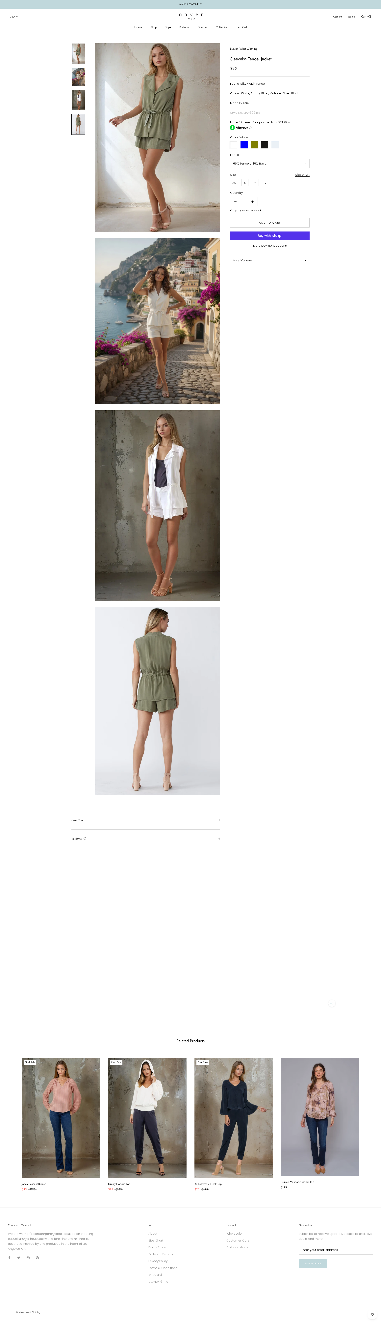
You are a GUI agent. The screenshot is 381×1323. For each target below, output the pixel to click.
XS (234, 182)
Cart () (366, 16)
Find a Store (157, 1247)
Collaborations (237, 1247)
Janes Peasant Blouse (34, 1184)
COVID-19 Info (158, 1281)
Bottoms (184, 27)
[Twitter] (18, 1257)
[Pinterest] (37, 1257)
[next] (368, 1120)
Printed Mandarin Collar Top (297, 1182)
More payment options (270, 245)
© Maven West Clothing (28, 1312)
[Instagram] (28, 1257)
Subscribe (312, 1263)
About (152, 1233)
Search (351, 16)
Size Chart (78, 820)
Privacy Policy (157, 1261)
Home (138, 27)
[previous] (12, 1120)
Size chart (302, 174)
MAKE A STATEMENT (190, 4)
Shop (153, 27)
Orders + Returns (160, 1254)
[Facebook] (9, 1257)
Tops (168, 27)
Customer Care (237, 1240)
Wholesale (234, 1233)
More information (242, 260)
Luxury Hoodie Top (119, 1184)
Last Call (242, 27)
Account (337, 16)
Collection (222, 27)
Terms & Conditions (162, 1268)
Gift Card (155, 1275)
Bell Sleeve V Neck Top (208, 1184)
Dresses (202, 27)
